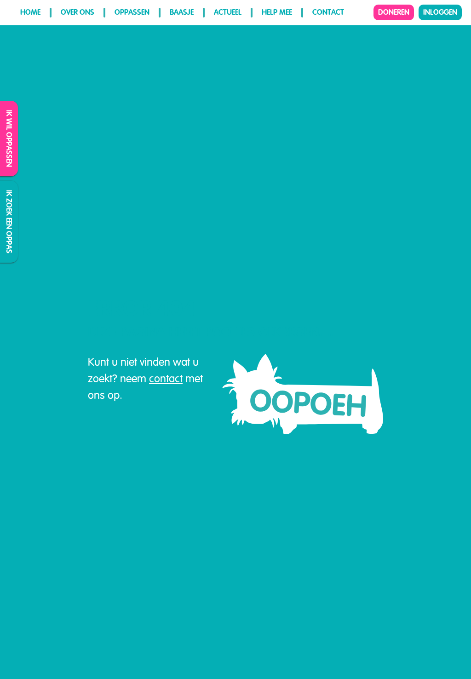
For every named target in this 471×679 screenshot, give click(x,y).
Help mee (277, 12)
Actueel (227, 12)
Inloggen (440, 12)
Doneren (393, 12)
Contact (328, 12)
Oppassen (132, 12)
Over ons (77, 12)
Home (30, 12)
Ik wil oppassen (9, 138)
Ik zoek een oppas (9, 221)
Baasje (182, 12)
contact (166, 378)
